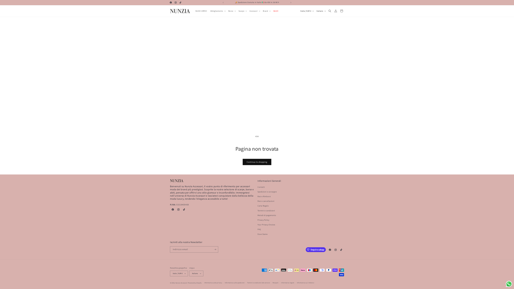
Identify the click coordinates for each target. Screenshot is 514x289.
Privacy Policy (263, 220)
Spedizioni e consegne (267, 192)
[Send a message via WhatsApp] (509, 284)
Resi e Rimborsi (264, 196)
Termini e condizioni (266, 210)
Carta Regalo (263, 206)
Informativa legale (287, 283)
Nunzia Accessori (181, 283)
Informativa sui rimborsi (305, 283)
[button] (218, 11)
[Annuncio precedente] (223, 2)
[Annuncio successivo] (291, 2)
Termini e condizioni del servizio (258, 283)
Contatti (261, 187)
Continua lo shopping (257, 162)
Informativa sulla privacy (213, 283)
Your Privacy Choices (266, 224)
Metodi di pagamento (267, 215)
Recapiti (276, 283)
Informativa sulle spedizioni (235, 283)
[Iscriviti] (215, 249)
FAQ (259, 229)
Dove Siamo (263, 234)
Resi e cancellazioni (266, 201)
